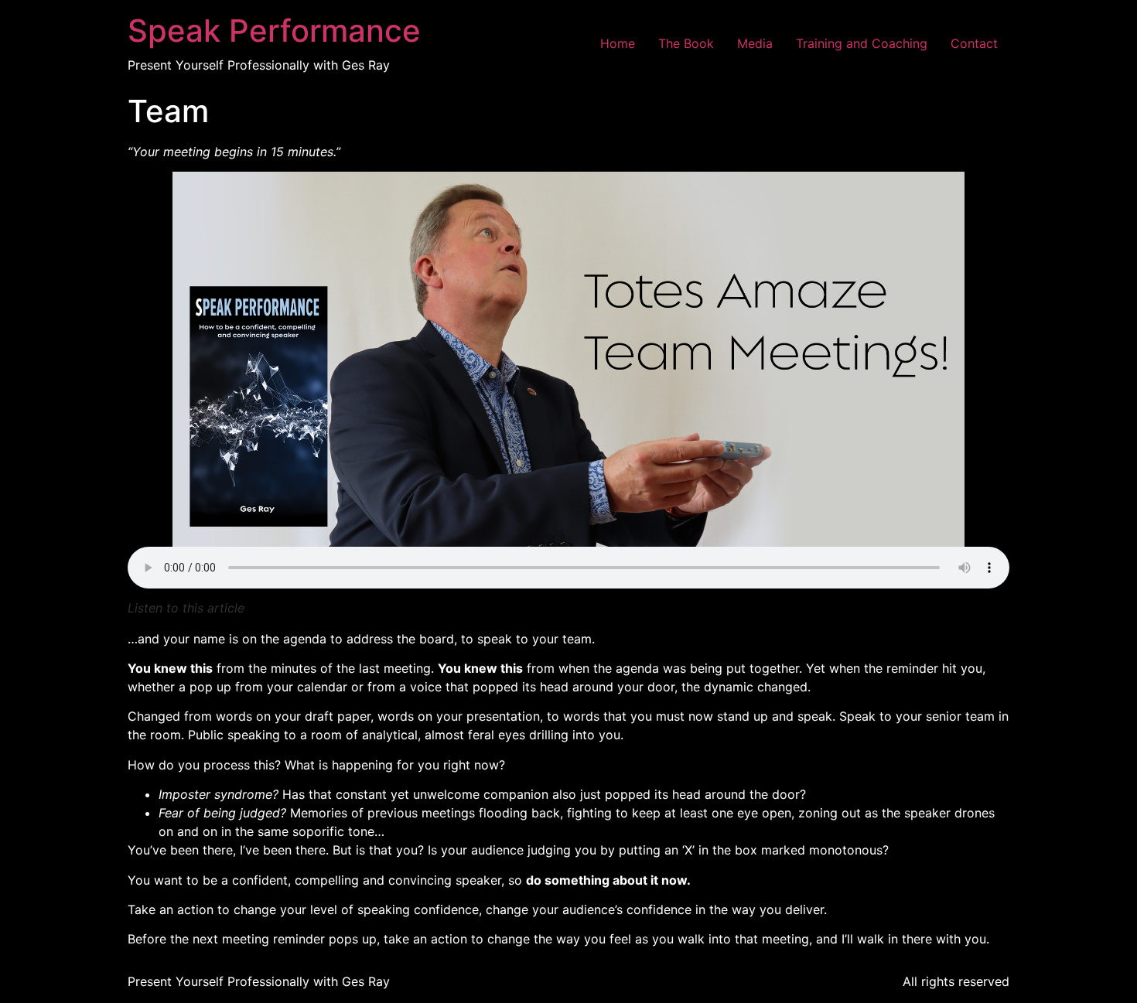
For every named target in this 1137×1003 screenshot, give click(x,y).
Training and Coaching (861, 43)
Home (617, 43)
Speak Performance (274, 30)
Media (755, 43)
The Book (686, 43)
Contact (974, 43)
